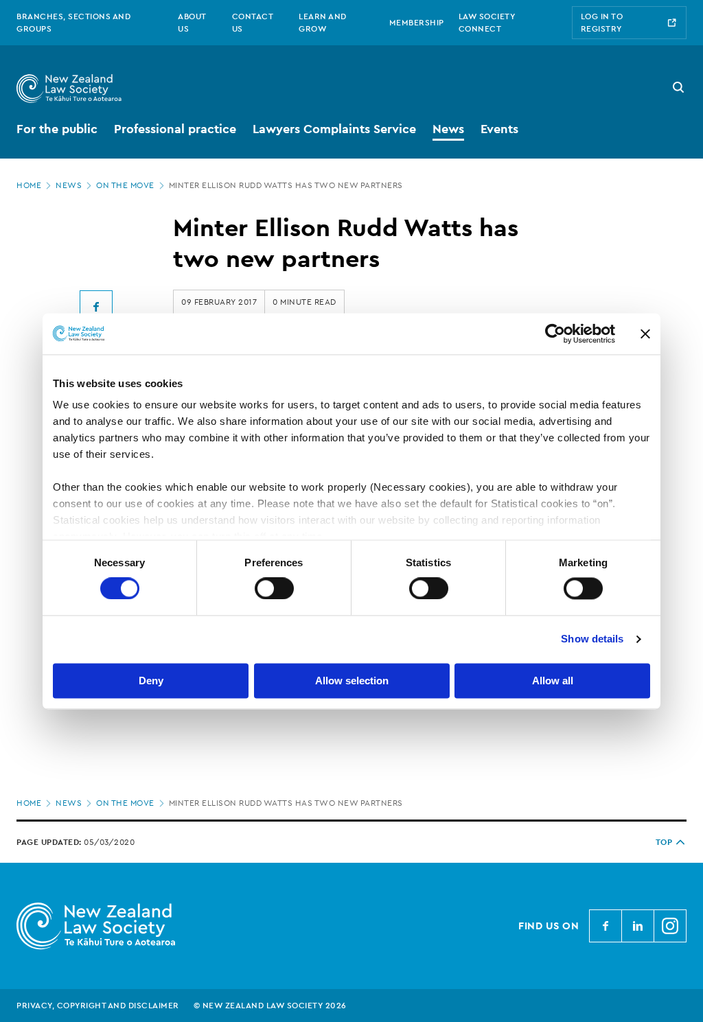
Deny (151, 680)
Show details (592, 639)
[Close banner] (645, 333)
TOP (664, 842)
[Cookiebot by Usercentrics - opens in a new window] (555, 333)
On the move (125, 185)
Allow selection (352, 680)
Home (28, 185)
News (69, 185)
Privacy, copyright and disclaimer (97, 1005)
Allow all (552, 680)
